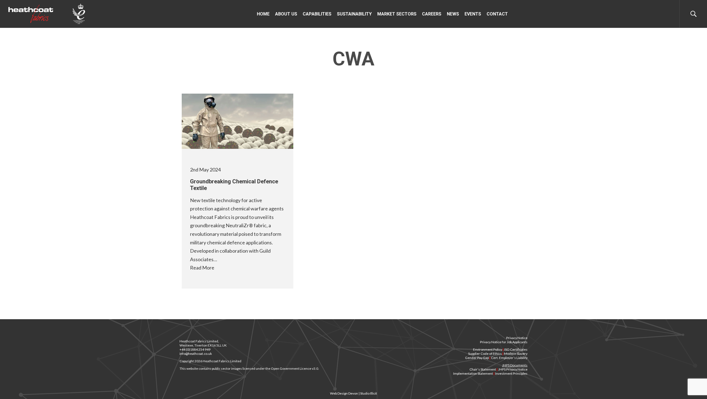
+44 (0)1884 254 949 (195, 349)
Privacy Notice (516, 338)
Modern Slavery (515, 354)
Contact (497, 14)
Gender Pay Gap (477, 358)
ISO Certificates (515, 349)
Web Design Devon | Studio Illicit (353, 393)
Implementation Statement (473, 373)
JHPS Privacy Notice (512, 369)
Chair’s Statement (482, 369)
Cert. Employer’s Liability (509, 358)
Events (473, 14)
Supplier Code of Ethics (485, 354)
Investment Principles (511, 373)
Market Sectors (396, 14)
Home (263, 14)
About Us (286, 14)
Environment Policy (487, 349)
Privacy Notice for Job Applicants (503, 342)
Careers (431, 14)
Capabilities (317, 14)
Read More (202, 268)
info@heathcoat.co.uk (196, 354)
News (453, 14)
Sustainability (354, 14)
